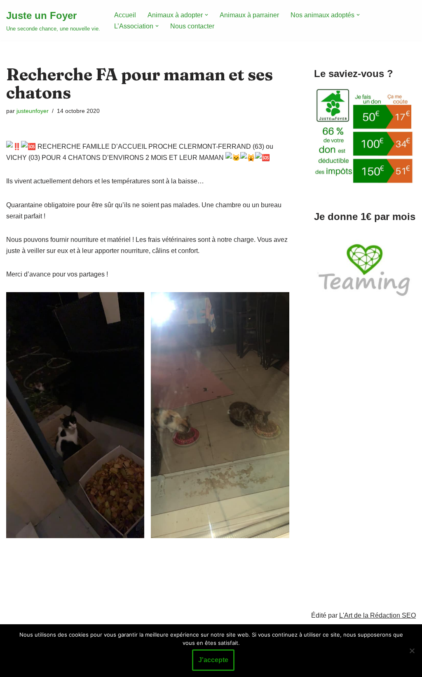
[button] (206, 14)
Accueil (125, 15)
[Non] (412, 651)
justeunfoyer (32, 111)
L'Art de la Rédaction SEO (377, 615)
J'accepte (213, 659)
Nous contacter (192, 26)
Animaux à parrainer (249, 15)
